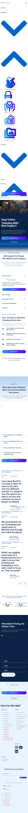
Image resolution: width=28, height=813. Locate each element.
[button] (14, 275)
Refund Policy (8, 794)
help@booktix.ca (5, 760)
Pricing (5, 716)
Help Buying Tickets (8, 724)
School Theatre (21, 712)
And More (20, 720)
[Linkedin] (16, 751)
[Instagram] (16, 747)
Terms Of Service (8, 798)
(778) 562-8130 (4, 759)
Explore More (14, 289)
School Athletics (21, 718)
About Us (6, 712)
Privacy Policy (8, 793)
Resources (6, 718)
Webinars (6, 720)
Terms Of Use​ (8, 796)
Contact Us (6, 722)
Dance (19, 714)
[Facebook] (21, 747)
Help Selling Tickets (8, 726)
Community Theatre (22, 716)
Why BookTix (7, 714)
